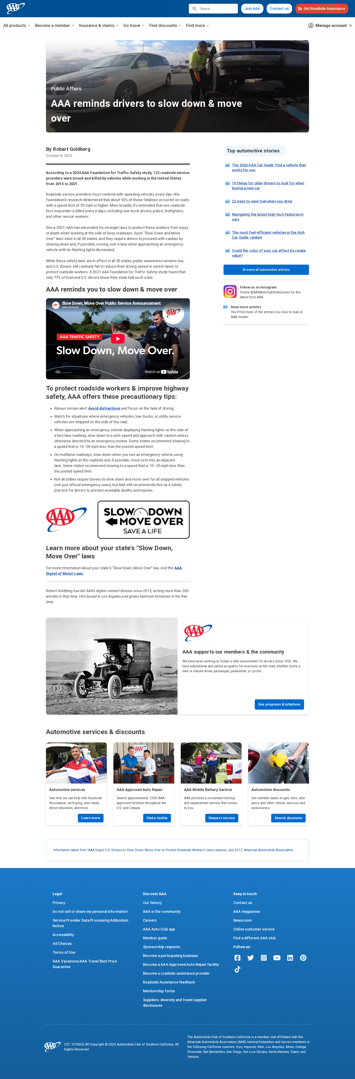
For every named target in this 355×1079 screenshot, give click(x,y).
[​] (194, 9)
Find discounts (163, 25)
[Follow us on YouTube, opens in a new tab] (277, 957)
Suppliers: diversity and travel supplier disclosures (175, 1003)
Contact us (279, 8)
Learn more (90, 818)
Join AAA (252, 8)
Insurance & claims (96, 25)
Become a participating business (170, 955)
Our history (152, 902)
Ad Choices (62, 943)
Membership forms (159, 991)
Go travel (131, 25)
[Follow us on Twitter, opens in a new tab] (251, 957)
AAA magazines (246, 911)
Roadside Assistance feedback (169, 982)
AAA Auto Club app (159, 929)
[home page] (16, 8)
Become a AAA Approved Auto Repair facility (181, 964)
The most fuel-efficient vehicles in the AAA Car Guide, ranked (268, 235)
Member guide (155, 938)
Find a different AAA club (254, 938)
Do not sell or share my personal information (90, 911)
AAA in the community (162, 911)
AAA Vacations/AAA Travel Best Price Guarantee (85, 964)
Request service (222, 818)
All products (14, 25)
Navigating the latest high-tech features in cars (267, 216)
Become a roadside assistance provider (176, 973)
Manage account (331, 25)
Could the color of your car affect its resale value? (269, 253)
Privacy (59, 902)
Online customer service (253, 929)
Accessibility (63, 935)
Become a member (52, 25)
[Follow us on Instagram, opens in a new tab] (264, 957)
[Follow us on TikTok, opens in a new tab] (237, 969)
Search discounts (288, 818)
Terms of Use (64, 952)
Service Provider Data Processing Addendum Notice (91, 923)
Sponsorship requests (161, 947)
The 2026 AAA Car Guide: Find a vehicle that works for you (269, 167)
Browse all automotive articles (266, 270)
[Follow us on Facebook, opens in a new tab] (237, 957)
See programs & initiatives (279, 704)
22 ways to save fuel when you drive (262, 201)
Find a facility (157, 818)
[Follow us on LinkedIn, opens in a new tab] (290, 957)
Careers (150, 920)
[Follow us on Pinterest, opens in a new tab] (303, 957)
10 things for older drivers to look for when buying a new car (268, 185)
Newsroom (242, 920)
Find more (195, 25)
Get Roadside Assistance (324, 8)
